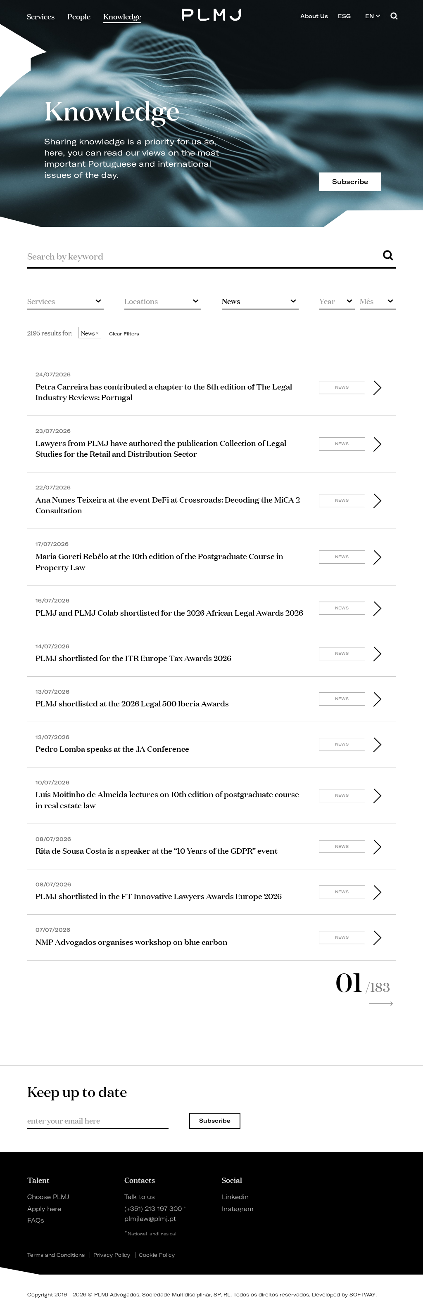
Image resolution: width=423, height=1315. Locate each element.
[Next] (381, 1004)
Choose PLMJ (48, 1197)
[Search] (394, 16)
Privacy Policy (111, 1255)
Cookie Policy (157, 1255)
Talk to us (139, 1197)
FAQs (35, 1220)
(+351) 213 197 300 (153, 1209)
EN (370, 16)
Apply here (44, 1209)
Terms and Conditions (56, 1255)
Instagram (238, 1209)
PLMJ (211, 14)
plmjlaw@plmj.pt (150, 1219)
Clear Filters (124, 334)
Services (41, 16)
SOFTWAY (362, 1294)
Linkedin (235, 1197)
